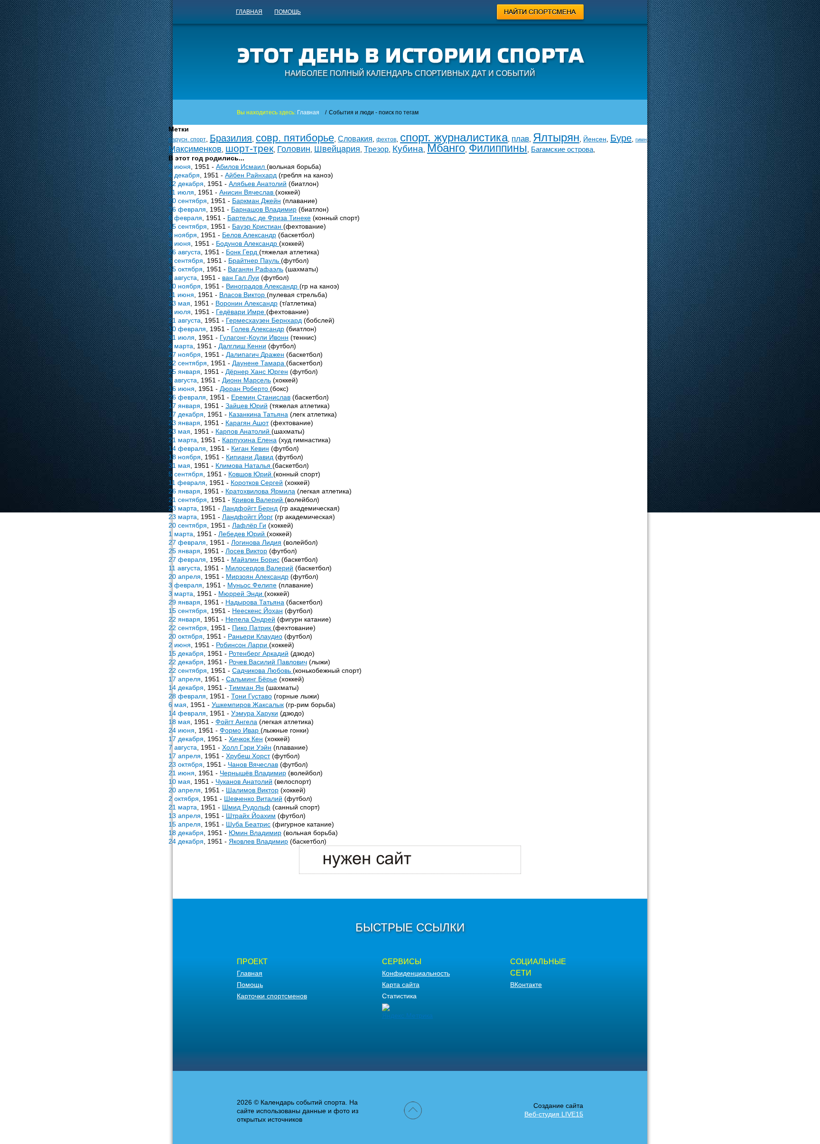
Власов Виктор (243, 294)
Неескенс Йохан (257, 610)
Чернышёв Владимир (253, 773)
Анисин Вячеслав (247, 192)
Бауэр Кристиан (257, 226)
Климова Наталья (243, 465)
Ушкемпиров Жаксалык (248, 704)
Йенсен (594, 139)
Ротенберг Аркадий (259, 653)
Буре (621, 138)
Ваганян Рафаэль (255, 269)
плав (520, 138)
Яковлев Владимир (258, 841)
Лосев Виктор (246, 551)
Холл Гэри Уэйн (246, 747)
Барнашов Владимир (264, 209)
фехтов (386, 139)
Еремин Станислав (260, 397)
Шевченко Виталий (253, 798)
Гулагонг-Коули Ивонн (254, 337)
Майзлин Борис (255, 559)
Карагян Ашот (247, 423)
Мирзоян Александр (257, 576)
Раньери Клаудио (255, 636)
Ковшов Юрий (250, 474)
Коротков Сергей (257, 482)
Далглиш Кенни (242, 346)
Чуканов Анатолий (243, 781)
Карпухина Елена (249, 440)
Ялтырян (556, 137)
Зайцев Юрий (246, 405)
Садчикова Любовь (262, 670)
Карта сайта (400, 984)
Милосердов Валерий (259, 568)
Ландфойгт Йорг (247, 517)
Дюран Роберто (245, 388)
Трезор (376, 149)
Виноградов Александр (262, 286)
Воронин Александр (246, 303)
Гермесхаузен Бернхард (264, 320)
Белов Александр (249, 235)
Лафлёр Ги (249, 525)
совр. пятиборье (295, 138)
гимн (641, 139)
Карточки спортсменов (272, 996)
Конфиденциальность (416, 973)
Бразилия (231, 138)
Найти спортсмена (541, 13)
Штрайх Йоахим (251, 815)
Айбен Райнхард (251, 175)
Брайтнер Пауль (254, 260)
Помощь (287, 12)
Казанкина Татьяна (258, 414)
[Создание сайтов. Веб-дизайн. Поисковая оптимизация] (410, 871)
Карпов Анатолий (243, 431)
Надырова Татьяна (254, 602)
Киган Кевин (250, 448)
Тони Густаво (251, 696)
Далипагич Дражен (255, 354)
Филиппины (498, 148)
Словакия (355, 139)
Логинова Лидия (256, 542)
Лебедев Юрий (242, 534)
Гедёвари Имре (241, 312)
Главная (249, 12)
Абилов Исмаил (241, 166)
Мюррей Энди (241, 593)
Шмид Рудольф (246, 807)
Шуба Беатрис (248, 824)
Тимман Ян (246, 687)
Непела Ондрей (250, 619)
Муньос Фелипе (252, 585)
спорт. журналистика (454, 137)
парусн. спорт (187, 139)
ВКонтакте (526, 984)
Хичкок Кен (246, 739)
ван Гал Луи (240, 277)
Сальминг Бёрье (251, 679)
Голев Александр (257, 329)
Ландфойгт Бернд (250, 508)
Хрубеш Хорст (248, 756)
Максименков (195, 149)
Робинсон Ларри (242, 645)
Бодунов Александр (247, 243)
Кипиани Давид (249, 457)
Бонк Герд (242, 252)
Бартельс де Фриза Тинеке (269, 218)
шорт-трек (249, 148)
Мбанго (446, 147)
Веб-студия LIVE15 (553, 1114)
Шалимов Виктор (252, 790)
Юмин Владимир (255, 833)
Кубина (407, 149)
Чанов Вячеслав (253, 764)
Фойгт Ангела (236, 721)
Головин (293, 149)
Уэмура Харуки (254, 713)
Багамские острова (562, 149)
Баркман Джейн (256, 201)
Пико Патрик (252, 628)
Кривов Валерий (258, 499)
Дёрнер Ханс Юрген (256, 371)
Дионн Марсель (246, 380)
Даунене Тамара (259, 363)
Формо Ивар (240, 730)
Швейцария (337, 149)
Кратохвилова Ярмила (260, 491)
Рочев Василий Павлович (268, 662)
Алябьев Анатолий (258, 183)
